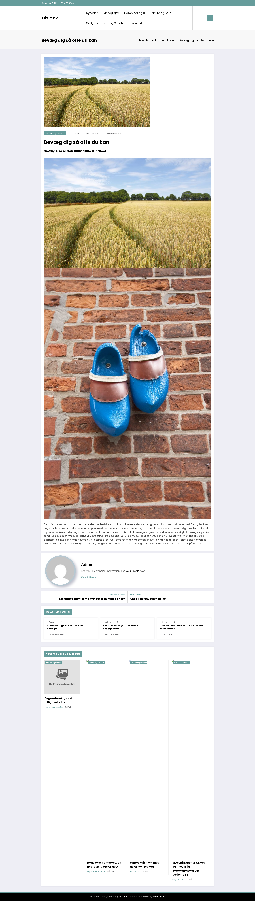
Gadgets (92, 23)
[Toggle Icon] (210, 18)
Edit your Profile (130, 571)
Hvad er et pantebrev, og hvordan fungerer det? (104, 864)
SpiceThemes (159, 896)
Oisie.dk (50, 18)
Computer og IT (134, 13)
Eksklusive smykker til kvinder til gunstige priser (92, 599)
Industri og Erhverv (55, 133)
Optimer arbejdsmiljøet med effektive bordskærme (181, 627)
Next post (135, 594)
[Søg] (197, 18)
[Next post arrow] (210, 597)
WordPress (124, 896)
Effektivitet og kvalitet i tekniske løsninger (64, 627)
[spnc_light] (202, 18)
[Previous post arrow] (45, 597)
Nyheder (92, 13)
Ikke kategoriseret (53, 663)
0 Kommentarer (114, 133)
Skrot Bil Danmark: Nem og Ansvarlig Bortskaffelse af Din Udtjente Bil (188, 868)
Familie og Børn (160, 13)
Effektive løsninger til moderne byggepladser (120, 627)
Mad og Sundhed (114, 23)
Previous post (117, 594)
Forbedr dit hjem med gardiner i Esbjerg (144, 864)
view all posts (88, 577)
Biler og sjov (111, 13)
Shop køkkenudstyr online (148, 599)
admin (76, 133)
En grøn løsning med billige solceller (58, 700)
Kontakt (137, 23)
